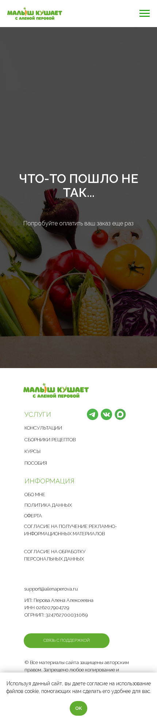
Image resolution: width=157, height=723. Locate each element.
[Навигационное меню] (144, 13)
